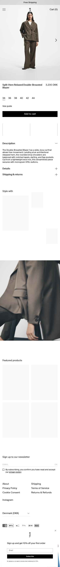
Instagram (7, 499)
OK (56, 464)
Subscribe (30, 556)
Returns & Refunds (41, 492)
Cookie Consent (11, 492)
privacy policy (15, 472)
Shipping (36, 483)
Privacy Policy (9, 488)
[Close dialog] (55, 530)
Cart (54, 9)
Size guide (7, 106)
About (5, 483)
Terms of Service (40, 488)
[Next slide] (56, 40)
